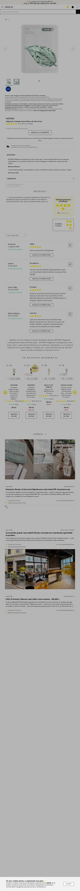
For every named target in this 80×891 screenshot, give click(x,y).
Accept (69, 884)
